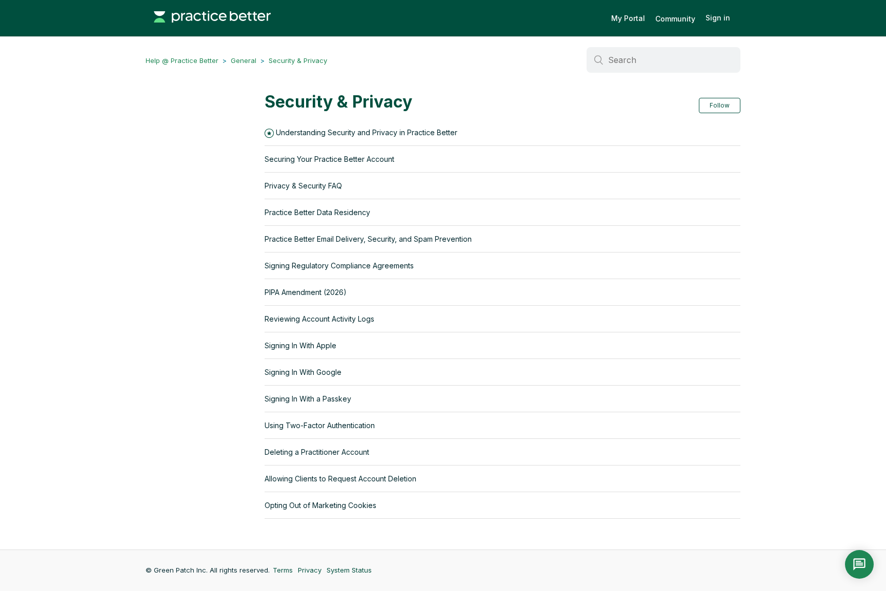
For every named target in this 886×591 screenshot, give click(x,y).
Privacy (309, 570)
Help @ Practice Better (182, 60)
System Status (349, 570)
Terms (283, 570)
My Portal (628, 18)
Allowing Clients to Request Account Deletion (340, 478)
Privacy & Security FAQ (303, 185)
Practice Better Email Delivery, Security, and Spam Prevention (368, 239)
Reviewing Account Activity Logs (319, 318)
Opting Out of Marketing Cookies (320, 505)
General (243, 60)
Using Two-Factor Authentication (320, 425)
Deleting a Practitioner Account (317, 452)
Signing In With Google (303, 372)
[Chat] (859, 564)
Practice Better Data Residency (317, 212)
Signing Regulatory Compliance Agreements (339, 265)
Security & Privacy (298, 60)
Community (675, 18)
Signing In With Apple (300, 345)
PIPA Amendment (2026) (306, 292)
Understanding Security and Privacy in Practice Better (366, 132)
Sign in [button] (718, 17)
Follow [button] (720, 105)
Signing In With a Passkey (308, 398)
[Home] (212, 28)
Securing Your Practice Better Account (329, 159)
